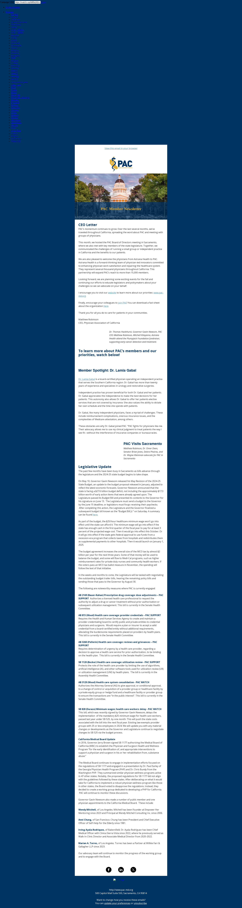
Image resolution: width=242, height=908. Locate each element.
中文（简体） (18, 30)
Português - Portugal (20, 97)
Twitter (13, 7)
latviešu (14, 117)
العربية (14, 17)
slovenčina (16, 120)
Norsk (14, 90)
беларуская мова (19, 22)
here (105, 306)
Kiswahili (15, 107)
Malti (13, 87)
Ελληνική (15, 55)
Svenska (15, 110)
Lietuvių (15, 115)
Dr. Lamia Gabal (86, 379)
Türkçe (14, 133)
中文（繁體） (18, 33)
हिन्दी (13, 58)
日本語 (14, 73)
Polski (14, 92)
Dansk (14, 40)
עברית (14, 112)
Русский (15, 102)
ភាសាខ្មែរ (15, 76)
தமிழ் (13, 127)
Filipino (14, 136)
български (16, 24)
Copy (43, 2)
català (13, 27)
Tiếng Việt (15, 141)
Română (15, 100)
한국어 (14, 79)
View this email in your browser (121, 148)
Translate (10, 12)
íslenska (14, 68)
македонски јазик (19, 82)
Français (15, 50)
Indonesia (15, 66)
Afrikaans (15, 19)
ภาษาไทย (16, 130)
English (14, 14)
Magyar (14, 61)
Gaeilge (14, 63)
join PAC (122, 302)
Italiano (14, 71)
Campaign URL (7, 2)
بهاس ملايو (16, 85)
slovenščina (16, 122)
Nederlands (16, 45)
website (112, 292)
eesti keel (15, 43)
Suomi (14, 48)
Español (14, 105)
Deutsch (14, 53)
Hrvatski (15, 35)
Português (15, 95)
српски (14, 125)
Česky (14, 38)
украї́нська (16, 138)
